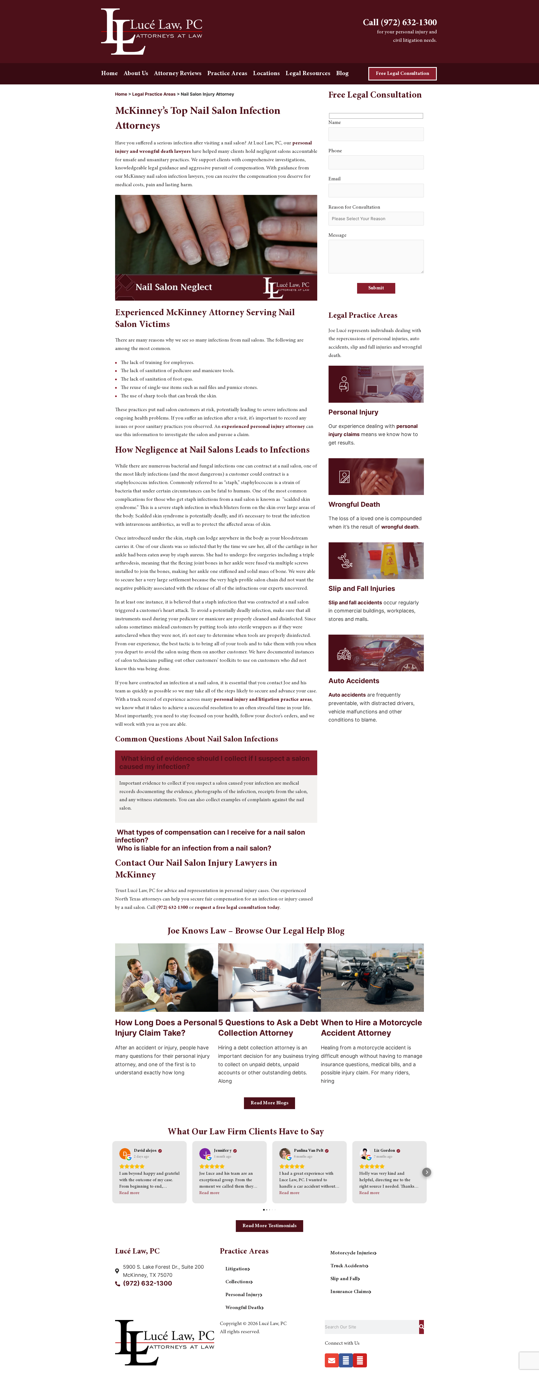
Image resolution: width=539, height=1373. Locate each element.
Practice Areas (227, 74)
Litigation (236, 1269)
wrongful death (399, 527)
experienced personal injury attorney (263, 426)
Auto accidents (347, 695)
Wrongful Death (243, 1307)
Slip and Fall (344, 1279)
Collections (237, 1282)
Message (337, 235)
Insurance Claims (349, 1291)
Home (109, 74)
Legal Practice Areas (154, 94)
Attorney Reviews (178, 74)
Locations (266, 74)
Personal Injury (242, 1295)
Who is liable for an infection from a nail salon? (194, 848)
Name (334, 122)
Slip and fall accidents (355, 602)
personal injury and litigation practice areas (263, 699)
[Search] (421, 1327)
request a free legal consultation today (237, 907)
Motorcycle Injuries (352, 1253)
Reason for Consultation (354, 207)
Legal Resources (308, 74)
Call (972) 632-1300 (400, 23)
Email (334, 179)
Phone (335, 151)
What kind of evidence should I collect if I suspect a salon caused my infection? (214, 762)
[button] (216, 762)
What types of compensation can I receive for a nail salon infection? (210, 836)
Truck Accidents (348, 1266)
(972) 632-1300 (172, 907)
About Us (136, 74)
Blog (342, 74)
